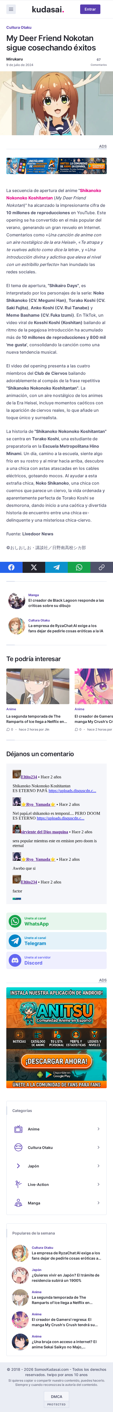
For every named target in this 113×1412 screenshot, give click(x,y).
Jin (47, 729)
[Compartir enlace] (101, 567)
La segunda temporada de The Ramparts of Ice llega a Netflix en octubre (35, 721)
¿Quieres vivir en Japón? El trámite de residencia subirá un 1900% (65, 1278)
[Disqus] (56, 834)
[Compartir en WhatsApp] (79, 567)
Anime (11, 709)
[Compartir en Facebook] (11, 567)
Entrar (90, 9)
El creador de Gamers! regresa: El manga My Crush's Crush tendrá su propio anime (63, 1324)
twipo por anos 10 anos (67, 1374)
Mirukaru (14, 59)
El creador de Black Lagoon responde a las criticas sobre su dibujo (66, 603)
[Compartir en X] (34, 567)
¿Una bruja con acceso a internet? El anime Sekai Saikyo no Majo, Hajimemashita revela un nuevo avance (64, 1349)
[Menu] (11, 9)
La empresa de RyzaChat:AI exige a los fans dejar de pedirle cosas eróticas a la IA (65, 628)
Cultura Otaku (19, 27)
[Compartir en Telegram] (56, 567)
